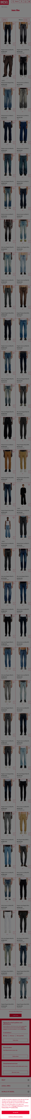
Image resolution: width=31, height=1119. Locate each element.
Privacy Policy (5, 1107)
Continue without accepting (15, 1116)
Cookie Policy (14, 1107)
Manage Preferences (17, 1105)
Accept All (15, 1112)
